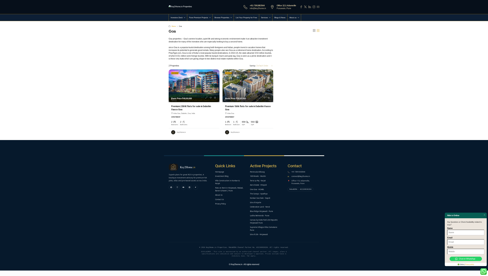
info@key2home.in (258, 8)
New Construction (238, 73)
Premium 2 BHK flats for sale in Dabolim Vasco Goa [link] (191, 108)
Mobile (450, 247)
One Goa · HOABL (257, 189)
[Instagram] (177, 187)
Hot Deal (202, 73)
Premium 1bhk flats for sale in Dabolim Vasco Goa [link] (248, 108)
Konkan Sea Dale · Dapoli (260, 198)
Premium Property (263, 73)
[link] (194, 85)
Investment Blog (221, 176)
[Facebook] (171, 187)
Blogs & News (279, 18)
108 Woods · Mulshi (258, 176)
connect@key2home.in (300, 176)
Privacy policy (469, 264)
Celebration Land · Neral (260, 207)
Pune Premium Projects (198, 18)
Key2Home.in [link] (181, 132)
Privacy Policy (220, 203)
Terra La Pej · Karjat (258, 180)
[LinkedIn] (189, 187)
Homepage (219, 172)
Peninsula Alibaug (257, 172)
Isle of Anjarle (255, 202)
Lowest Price (211, 73)
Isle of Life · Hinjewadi (259, 234)
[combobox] (264, 65)
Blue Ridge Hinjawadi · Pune (261, 211)
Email (449, 238)
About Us (219, 195)
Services (264, 18)
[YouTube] (183, 187)
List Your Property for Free (246, 18)
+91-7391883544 (257, 5)
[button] (314, 30)
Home (174, 26)
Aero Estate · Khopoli (258, 185)
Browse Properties (222, 18)
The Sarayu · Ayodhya (259, 193)
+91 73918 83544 (298, 172)
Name (450, 228)
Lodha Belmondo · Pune (259, 215)
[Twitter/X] (195, 187)
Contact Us (219, 199)
